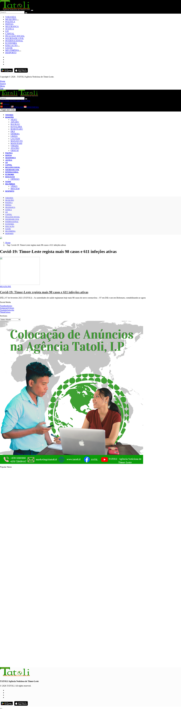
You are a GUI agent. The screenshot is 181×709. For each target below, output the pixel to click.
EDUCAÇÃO (11, 45)
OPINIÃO (15, 179)
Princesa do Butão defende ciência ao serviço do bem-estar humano (34, 565)
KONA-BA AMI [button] (17, 101)
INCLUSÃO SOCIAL (15, 36)
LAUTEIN (15, 138)
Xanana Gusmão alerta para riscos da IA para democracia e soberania (35, 630)
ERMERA (15, 134)
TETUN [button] (7, 107)
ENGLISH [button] (19, 107)
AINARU (15, 122)
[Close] (32, 10)
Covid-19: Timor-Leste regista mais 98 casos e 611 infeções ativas (44, 292)
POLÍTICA (10, 22)
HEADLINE (5, 286)
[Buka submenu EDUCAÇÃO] (18, 46)
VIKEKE (15, 146)
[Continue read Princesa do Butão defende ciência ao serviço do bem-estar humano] (15, 558)
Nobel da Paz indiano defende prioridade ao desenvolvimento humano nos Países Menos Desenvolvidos (49, 531)
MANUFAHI (16, 143)
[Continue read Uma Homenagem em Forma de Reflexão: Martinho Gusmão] (15, 655)
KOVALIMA (16, 127)
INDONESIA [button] (33, 107)
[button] (2, 81)
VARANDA (10, 17)
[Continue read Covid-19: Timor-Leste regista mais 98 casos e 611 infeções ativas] (20, 284)
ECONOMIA (11, 43)
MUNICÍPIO (11, 19)
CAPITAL (9, 33)
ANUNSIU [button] (5, 101)
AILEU (14, 119)
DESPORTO (10, 53)
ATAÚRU (15, 148)
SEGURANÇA (12, 26)
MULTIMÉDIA (12, 50)
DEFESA (9, 24)
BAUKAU (15, 124)
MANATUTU (17, 141)
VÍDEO (14, 186)
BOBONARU (17, 129)
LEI (7, 31)
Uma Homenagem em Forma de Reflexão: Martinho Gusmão (31, 662)
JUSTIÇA (9, 29)
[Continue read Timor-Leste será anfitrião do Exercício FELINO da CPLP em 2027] (15, 590)
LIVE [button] (27, 101)
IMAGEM (15, 189)
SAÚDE (9, 48)
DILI (13, 131)
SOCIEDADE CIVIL (14, 38)
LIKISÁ (14, 136)
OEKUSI (15, 150)
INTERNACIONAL (14, 41)
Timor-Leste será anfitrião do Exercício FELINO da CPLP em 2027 (33, 597)
